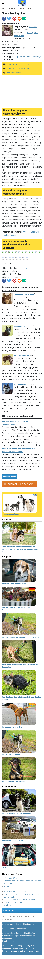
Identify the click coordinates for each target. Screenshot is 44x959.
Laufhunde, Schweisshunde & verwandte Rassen (22, 894)
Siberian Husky (20, 384)
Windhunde (8, 905)
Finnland (33, 26)
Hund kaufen (29, 933)
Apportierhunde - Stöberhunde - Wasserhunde (21, 900)
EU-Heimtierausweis (10, 868)
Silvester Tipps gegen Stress (14, 584)
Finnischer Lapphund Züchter (18, 68)
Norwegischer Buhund (23, 326)
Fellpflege (23, 268)
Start (3, 8)
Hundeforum (22, 929)
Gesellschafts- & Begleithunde (15, 902)
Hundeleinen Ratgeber (11, 754)
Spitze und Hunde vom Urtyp (15, 892)
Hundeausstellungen (10, 936)
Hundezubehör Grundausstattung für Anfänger (21, 637)
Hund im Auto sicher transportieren (16, 813)
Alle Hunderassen (13, 73)
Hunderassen (11, 8)
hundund (17, 946)
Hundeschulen (29, 924)
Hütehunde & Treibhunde (13, 878)
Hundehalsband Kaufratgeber (14, 782)
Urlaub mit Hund (18, 938)
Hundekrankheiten (27, 936)
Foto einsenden (9, 476)
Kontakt (5, 951)
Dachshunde (9, 889)
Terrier (6, 886)
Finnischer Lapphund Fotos (17, 64)
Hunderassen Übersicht (12, 514)
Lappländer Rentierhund (24, 294)
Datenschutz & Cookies (29, 951)
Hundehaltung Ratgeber (13, 933)
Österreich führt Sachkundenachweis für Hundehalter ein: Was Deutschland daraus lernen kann (22, 549)
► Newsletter (8, 911)
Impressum (14, 951)
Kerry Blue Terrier (21, 355)
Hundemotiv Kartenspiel (19, 484)
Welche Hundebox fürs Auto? (14, 841)
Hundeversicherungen (11, 941)
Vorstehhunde (9, 897)
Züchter (19, 924)
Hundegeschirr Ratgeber (12, 727)
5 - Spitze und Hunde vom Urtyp (27, 57)
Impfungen (6, 938)
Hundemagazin (10, 929)
